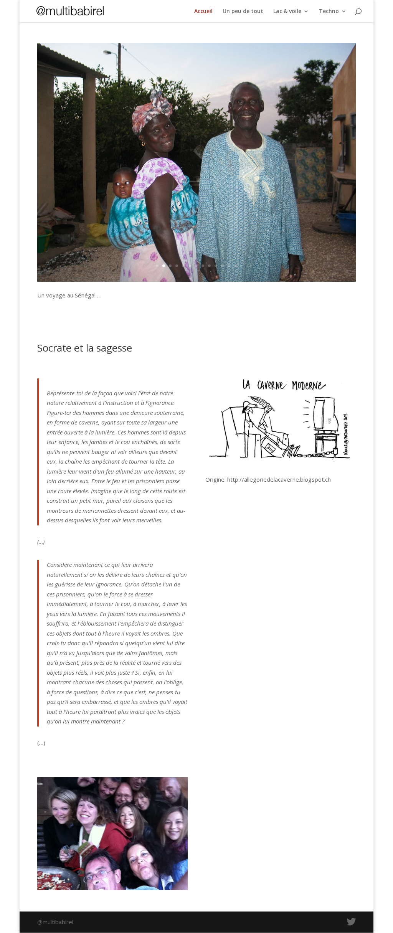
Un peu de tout (243, 11)
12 (229, 265)
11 (222, 265)
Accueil (203, 11)
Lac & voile (287, 11)
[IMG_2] (196, 279)
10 (216, 265)
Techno (329, 11)
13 (235, 265)
